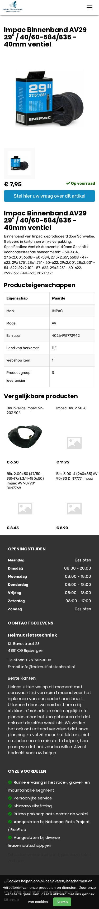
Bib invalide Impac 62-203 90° (25, 410)
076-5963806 (38, 660)
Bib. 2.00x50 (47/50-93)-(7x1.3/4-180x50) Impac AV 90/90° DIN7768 (26, 481)
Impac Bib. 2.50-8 (71, 408)
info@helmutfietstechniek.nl (48, 666)
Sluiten (62, 902)
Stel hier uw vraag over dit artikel (49, 196)
